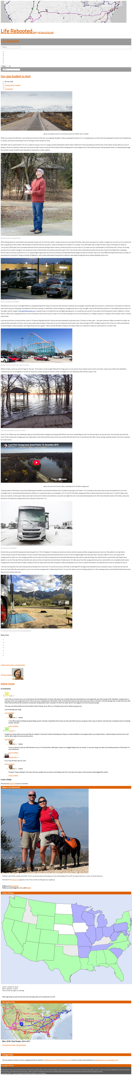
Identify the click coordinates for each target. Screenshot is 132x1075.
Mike (21, 888)
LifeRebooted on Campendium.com (106, 1060)
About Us (8, 55)
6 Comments (9, 89)
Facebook (14, 886)
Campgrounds (9, 59)
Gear (6, 63)
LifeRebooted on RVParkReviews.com (56, 1060)
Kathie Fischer (8, 683)
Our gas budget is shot (16, 76)
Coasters (18, 85)
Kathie (28, 888)
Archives (7, 53)
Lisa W (11, 731)
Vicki (10, 696)
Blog (6, 52)
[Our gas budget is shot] (36, 130)
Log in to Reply (9, 713)
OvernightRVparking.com (26, 311)
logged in (12, 783)
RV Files (7, 61)
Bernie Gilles (13, 757)
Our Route (8, 57)
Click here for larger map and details (14, 1045)
